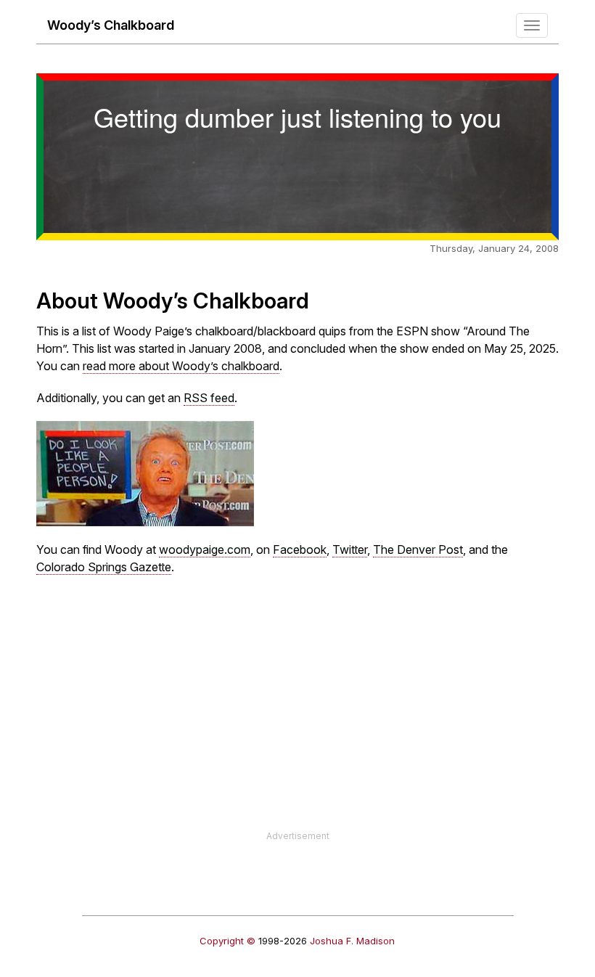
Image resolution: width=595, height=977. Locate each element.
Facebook (300, 549)
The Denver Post (418, 549)
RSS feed (209, 398)
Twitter (349, 549)
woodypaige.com (204, 549)
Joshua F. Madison (352, 941)
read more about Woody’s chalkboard (181, 366)
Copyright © (227, 941)
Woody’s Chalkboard (110, 25)
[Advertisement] (297, 728)
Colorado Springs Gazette (103, 567)
